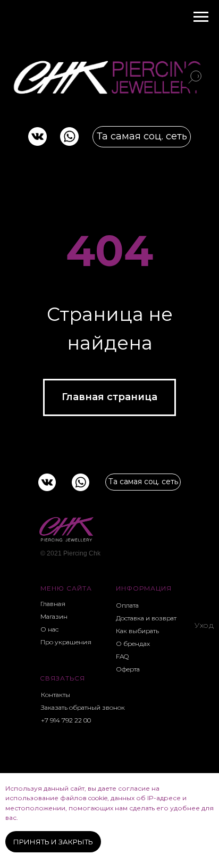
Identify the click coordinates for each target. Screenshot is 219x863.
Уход (204, 625)
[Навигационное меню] (200, 17)
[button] (85, 707)
